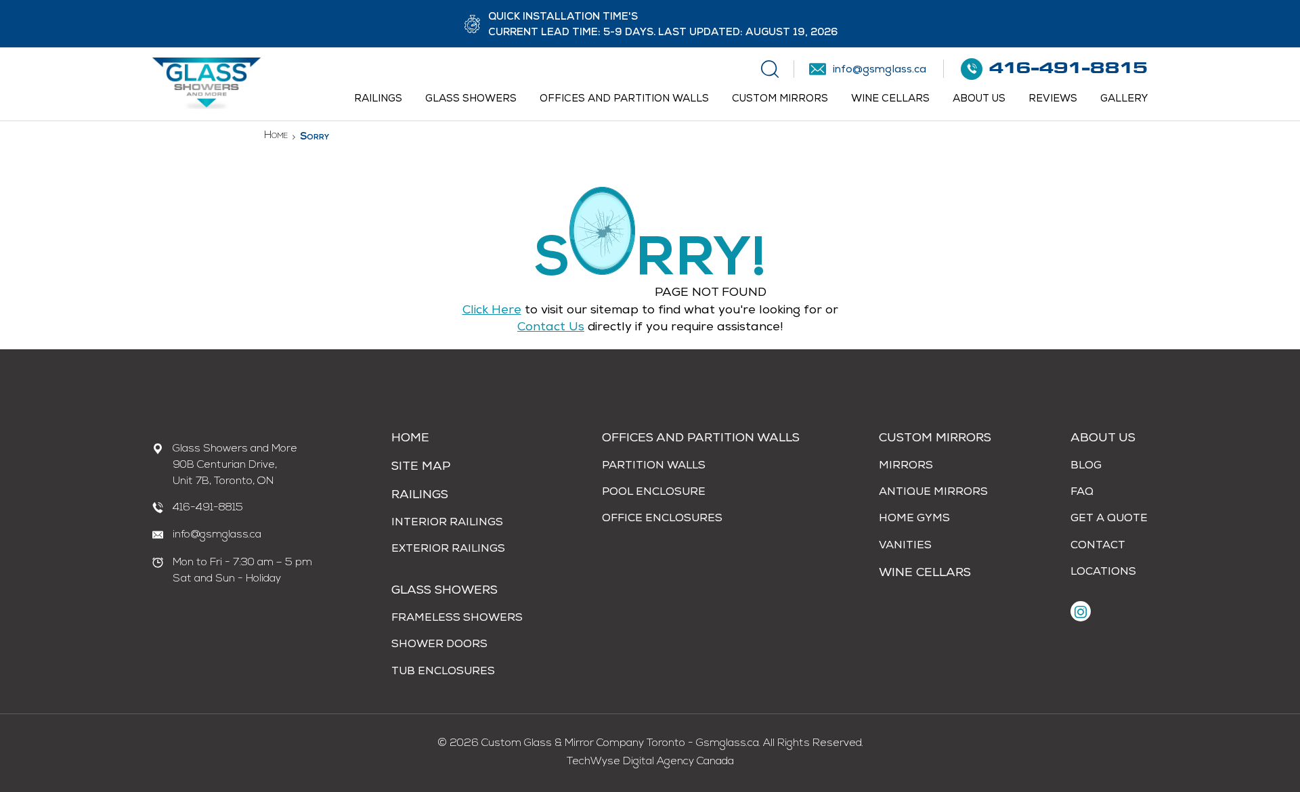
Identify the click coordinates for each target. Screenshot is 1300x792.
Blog (1086, 466)
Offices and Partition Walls (624, 99)
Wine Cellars (890, 99)
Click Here (491, 311)
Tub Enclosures (443, 672)
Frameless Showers (457, 618)
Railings (378, 99)
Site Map (420, 467)
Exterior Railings (448, 549)
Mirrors (906, 466)
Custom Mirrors (780, 99)
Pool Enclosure (654, 492)
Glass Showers (471, 99)
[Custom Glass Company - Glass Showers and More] (206, 107)
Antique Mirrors (933, 492)
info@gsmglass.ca (217, 534)
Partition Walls (654, 466)
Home (276, 136)
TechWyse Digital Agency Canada (650, 761)
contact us (550, 328)
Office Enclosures (662, 519)
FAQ (1081, 492)
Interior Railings (447, 523)
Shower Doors (439, 645)
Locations (1103, 572)
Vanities (905, 546)
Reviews (1052, 99)
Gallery (1124, 99)
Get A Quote (1109, 519)
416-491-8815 (208, 507)
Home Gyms (914, 519)
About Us (979, 99)
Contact (1097, 546)
